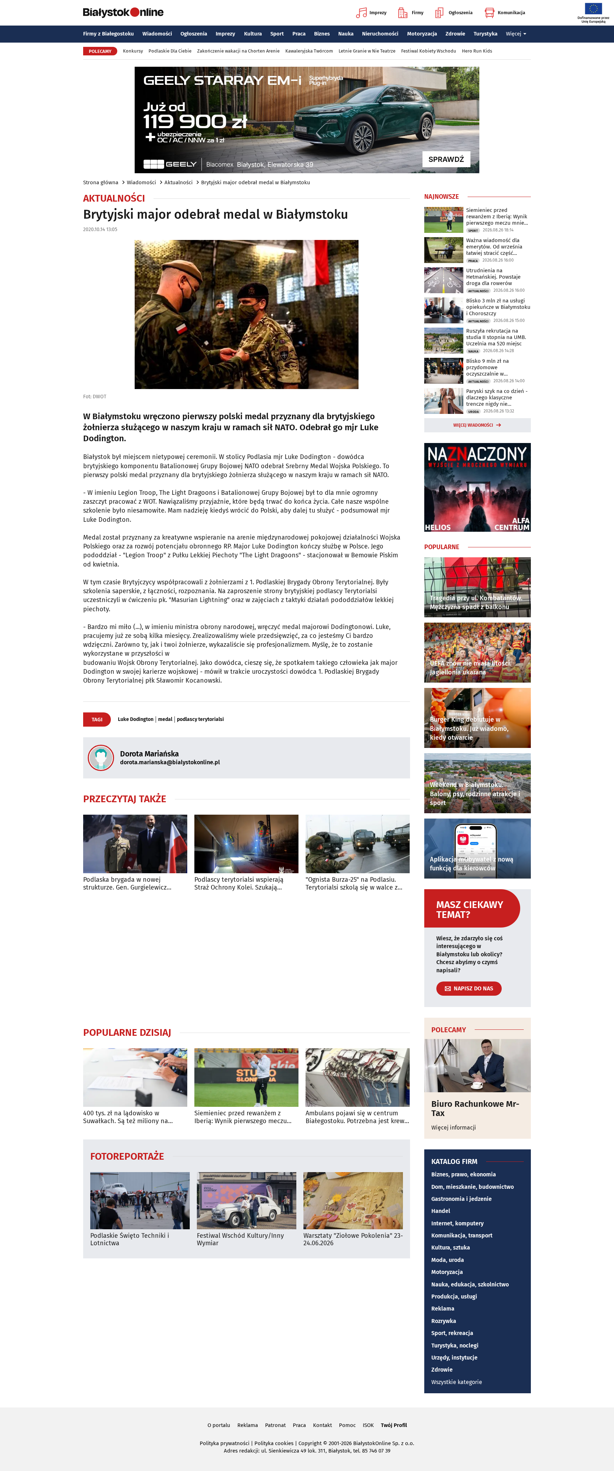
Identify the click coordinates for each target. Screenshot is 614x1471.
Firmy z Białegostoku (108, 34)
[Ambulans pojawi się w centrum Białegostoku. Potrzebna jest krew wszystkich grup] (358, 1077)
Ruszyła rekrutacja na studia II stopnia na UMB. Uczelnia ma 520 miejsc (496, 337)
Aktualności (179, 182)
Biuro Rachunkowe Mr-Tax (475, 1108)
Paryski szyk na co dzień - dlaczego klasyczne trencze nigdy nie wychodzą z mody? (497, 397)
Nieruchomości (380, 34)
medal (165, 719)
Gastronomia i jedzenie (461, 1199)
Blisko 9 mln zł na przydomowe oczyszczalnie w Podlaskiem (487, 367)
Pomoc (347, 1425)
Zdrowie (455, 34)
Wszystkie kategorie (456, 1382)
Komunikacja (511, 12)
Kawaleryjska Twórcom (309, 51)
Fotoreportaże (127, 1155)
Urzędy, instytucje (454, 1357)
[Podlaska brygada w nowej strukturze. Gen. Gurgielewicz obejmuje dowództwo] (135, 844)
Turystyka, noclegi (455, 1345)
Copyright (310, 1443)
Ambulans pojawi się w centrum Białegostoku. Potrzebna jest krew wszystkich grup (355, 1117)
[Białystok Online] (123, 12)
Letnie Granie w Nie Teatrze (367, 51)
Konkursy (133, 51)
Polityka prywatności (224, 1443)
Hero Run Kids (477, 51)
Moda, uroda (447, 1260)
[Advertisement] (246, 959)
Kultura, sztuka (450, 1247)
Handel (440, 1211)
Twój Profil (394, 1425)
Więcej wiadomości (473, 425)
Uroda (473, 412)
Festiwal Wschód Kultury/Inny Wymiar (240, 1239)
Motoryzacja (422, 34)
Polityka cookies (273, 1443)
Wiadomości (157, 34)
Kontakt (322, 1425)
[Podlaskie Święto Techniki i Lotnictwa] (140, 1200)
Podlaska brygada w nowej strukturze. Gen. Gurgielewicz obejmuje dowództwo (125, 883)
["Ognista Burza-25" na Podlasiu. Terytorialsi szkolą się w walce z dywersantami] (358, 844)
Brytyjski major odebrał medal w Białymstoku (255, 182)
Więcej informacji (453, 1127)
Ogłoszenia (461, 12)
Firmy (418, 12)
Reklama (442, 1308)
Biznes (322, 34)
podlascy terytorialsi (200, 719)
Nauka (346, 34)
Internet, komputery (457, 1223)
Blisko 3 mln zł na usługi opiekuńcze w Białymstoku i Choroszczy (498, 307)
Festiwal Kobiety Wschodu (428, 51)
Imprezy (378, 12)
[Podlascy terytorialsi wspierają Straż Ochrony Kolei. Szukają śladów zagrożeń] (246, 844)
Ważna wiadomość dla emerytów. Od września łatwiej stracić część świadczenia (494, 246)
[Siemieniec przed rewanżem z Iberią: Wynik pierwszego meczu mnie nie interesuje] (246, 1077)
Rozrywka (443, 1321)
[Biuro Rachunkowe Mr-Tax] (477, 1065)
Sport (277, 34)
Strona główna (100, 182)
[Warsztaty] (353, 1200)
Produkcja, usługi (454, 1296)
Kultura (253, 34)
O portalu (219, 1425)
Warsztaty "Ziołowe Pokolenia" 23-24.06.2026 (353, 1239)
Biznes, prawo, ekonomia (463, 1174)
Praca (299, 34)
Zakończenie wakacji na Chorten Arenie (238, 51)
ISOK (368, 1425)
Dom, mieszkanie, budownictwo (472, 1186)
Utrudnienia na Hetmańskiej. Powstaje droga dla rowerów (493, 276)
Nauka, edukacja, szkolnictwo (470, 1284)
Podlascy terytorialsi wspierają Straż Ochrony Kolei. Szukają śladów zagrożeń (239, 883)
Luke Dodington (136, 719)
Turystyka (485, 34)
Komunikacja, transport (461, 1235)
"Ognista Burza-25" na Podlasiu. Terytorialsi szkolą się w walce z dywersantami (352, 883)
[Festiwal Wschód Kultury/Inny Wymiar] (246, 1200)
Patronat (275, 1425)
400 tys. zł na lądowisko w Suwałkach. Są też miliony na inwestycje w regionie (125, 1117)
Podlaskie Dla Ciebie (170, 51)
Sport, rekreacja (452, 1333)
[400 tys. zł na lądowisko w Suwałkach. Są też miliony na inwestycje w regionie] (135, 1077)
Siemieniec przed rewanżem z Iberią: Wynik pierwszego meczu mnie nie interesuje (240, 1117)
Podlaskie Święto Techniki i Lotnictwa (129, 1239)
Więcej (513, 34)
